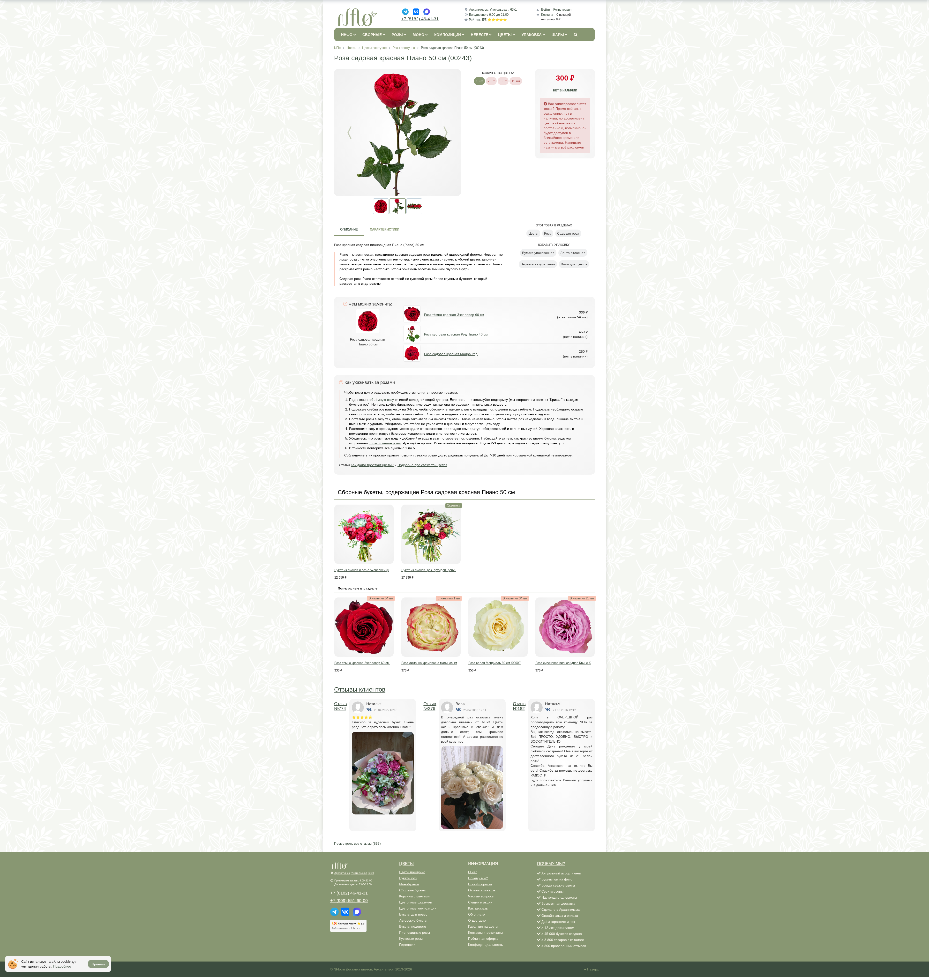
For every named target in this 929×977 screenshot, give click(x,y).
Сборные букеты (412, 890)
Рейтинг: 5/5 (488, 20)
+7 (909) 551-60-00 (349, 900)
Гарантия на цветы (483, 926)
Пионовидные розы (414, 932)
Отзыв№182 (519, 706)
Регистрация (562, 9)
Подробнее (62, 966)
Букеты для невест (414, 914)
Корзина (547, 14)
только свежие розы (385, 443)
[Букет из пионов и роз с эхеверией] (364, 534)
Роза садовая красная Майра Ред (451, 354)
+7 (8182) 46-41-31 (420, 18)
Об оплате (476, 914)
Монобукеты (409, 884)
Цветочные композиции (417, 908)
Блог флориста (480, 884)
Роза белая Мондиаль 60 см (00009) (494, 663)
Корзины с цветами (414, 896)
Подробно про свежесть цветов (422, 465)
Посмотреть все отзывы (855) (357, 843)
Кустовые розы (411, 938)
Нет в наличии (565, 90)
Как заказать (478, 908)
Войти (545, 9)
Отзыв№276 (429, 706)
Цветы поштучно (412, 872)
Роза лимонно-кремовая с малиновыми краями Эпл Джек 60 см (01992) (453, 663)
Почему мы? (478, 878)
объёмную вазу (381, 400)
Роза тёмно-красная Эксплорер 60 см (454, 315)
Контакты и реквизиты (485, 932)
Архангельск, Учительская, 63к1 (493, 9)
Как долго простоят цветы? (372, 465)
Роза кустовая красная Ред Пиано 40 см (456, 334)
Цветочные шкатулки (415, 902)
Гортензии (407, 945)
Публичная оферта (483, 938)
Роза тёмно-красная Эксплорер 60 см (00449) (367, 663)
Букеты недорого (412, 926)
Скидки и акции (480, 902)
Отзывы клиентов (359, 689)
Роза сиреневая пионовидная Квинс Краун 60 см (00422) (576, 663)
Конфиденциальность (485, 945)
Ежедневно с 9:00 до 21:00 (489, 14)
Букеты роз (408, 878)
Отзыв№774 (340, 706)
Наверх (592, 969)
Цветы (406, 863)
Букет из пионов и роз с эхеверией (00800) (365, 570)
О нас (472, 872)
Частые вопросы (481, 896)
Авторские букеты (413, 920)
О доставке (477, 920)
